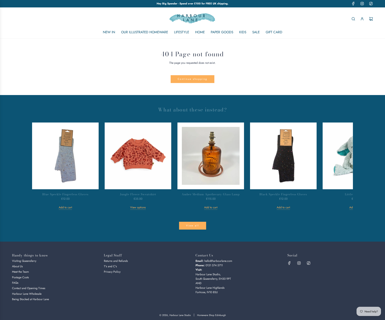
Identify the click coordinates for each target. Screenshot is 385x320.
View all (192, 225)
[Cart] (371, 18)
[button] (39, 166)
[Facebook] (353, 4)
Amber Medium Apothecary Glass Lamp (210, 194)
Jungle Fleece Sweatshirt (138, 194)
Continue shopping (192, 79)
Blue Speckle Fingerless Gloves (65, 194)
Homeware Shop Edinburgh (211, 315)
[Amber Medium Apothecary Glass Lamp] (210, 156)
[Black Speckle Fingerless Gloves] (283, 156)
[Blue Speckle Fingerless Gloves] (65, 156)
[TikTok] (371, 4)
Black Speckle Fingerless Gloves (283, 194)
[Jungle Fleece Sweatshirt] (138, 156)
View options (138, 207)
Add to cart (65, 207)
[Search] (353, 18)
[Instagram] (362, 4)
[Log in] (362, 18)
